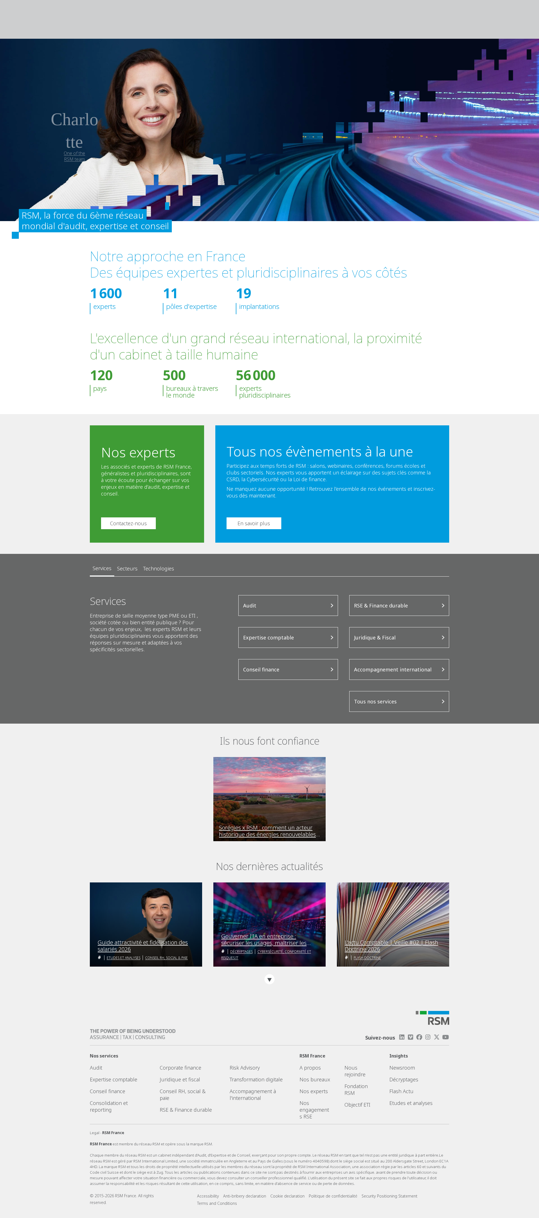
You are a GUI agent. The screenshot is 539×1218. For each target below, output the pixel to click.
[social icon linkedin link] (401, 1037)
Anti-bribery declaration (244, 1196)
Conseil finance (107, 1091)
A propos (310, 1067)
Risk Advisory (245, 1067)
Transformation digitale (256, 1079)
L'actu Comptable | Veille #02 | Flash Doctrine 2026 (391, 946)
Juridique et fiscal (180, 1079)
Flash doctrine (367, 957)
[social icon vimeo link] (410, 1037)
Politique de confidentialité (333, 1196)
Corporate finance (180, 1067)
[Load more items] (269, 979)
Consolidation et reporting (109, 1106)
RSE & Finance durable (186, 1109)
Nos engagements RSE (314, 1110)
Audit (96, 1067)
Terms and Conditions (217, 1203)
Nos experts (314, 1091)
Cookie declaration (287, 1196)
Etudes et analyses (123, 957)
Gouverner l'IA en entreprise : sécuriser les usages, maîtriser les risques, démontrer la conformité (264, 939)
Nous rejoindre (355, 1071)
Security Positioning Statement (389, 1196)
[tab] (102, 568)
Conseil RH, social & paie (166, 957)
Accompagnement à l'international (253, 1094)
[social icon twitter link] (436, 1037)
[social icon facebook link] (419, 1037)
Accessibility (208, 1196)
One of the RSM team (74, 156)
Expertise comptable (113, 1079)
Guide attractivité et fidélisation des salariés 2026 (143, 946)
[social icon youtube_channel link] (445, 1037)
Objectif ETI (357, 1104)
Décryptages (241, 951)
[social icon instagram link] (427, 1037)
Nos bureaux (315, 1079)
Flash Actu (401, 1091)
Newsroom (402, 1067)
